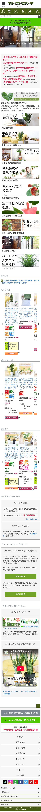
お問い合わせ (5, 792)
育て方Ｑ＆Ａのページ (12, 628)
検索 (39, 16)
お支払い (20, 737)
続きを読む (20, 576)
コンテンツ (20, 759)
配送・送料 (20, 742)
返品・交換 (20, 748)
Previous (2, 38)
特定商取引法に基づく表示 (10, 796)
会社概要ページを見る (8, 788)
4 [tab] (21, 49)
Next (38, 38)
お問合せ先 (20, 753)
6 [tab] (24, 49)
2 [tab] (18, 49)
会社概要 (20, 775)
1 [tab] (16, 49)
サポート (20, 770)
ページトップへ (38, 706)
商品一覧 (3, 12)
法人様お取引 (37, 12)
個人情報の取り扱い (7, 800)
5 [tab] (22, 49)
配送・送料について (32, 519)
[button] (2, 324)
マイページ (23, 12)
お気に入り (15, 12)
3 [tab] (19, 49)
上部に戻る (4, 804)
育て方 (9, 12)
